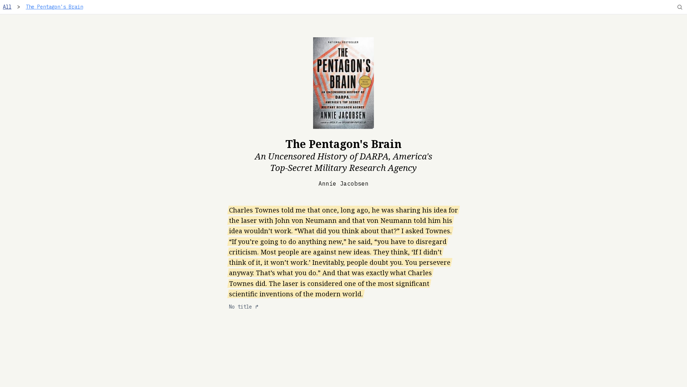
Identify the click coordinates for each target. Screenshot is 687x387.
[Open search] (680, 7)
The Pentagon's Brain (54, 7)
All (7, 7)
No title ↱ (244, 307)
